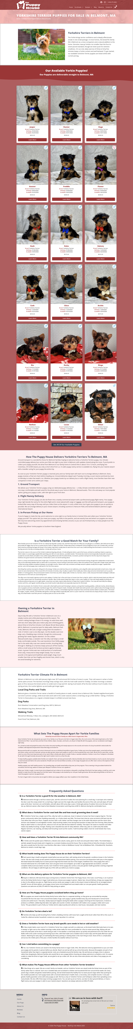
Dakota (100, 246)
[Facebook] (101, 2)
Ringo (100, 365)
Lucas (66, 424)
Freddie (66, 186)
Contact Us (109, 7)
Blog (95, 7)
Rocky (66, 365)
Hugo (100, 127)
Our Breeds (78, 7)
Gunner (32, 186)
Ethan (100, 424)
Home (71, 7)
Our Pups (20, 1003)
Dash (32, 246)
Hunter (66, 127)
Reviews (87, 7)
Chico (66, 305)
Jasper (32, 127)
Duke (66, 246)
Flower (101, 186)
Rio (32, 365)
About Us (101, 7)
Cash (32, 305)
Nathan (32, 424)
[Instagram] (104, 2)
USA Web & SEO (79, 1026)
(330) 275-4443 (112, 2)
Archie (100, 305)
